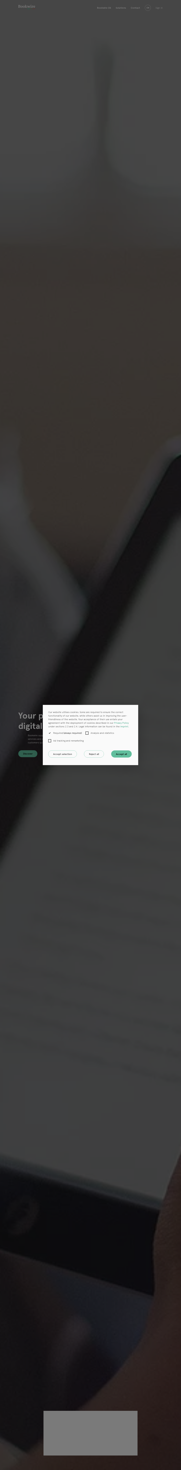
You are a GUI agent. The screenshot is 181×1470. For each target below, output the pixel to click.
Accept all (121, 754)
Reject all (94, 754)
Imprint (124, 726)
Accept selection (62, 754)
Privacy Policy (121, 722)
